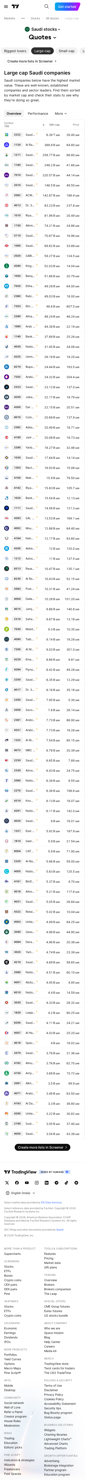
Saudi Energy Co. (30, 235)
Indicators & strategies (19, 1460)
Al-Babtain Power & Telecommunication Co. (30, 861)
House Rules (12, 1421)
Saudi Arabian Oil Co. (30, 134)
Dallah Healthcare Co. (30, 599)
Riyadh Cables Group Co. (30, 488)
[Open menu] (6, 6)
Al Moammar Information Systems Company (30, 649)
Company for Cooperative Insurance (30, 417)
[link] (32, 61)
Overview (50, 1280)
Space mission (54, 1333)
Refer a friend (13, 1412)
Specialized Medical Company (30, 1043)
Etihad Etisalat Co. (30, 286)
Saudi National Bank (30, 165)
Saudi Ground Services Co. (30, 901)
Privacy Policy (53, 1394)
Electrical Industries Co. (30, 467)
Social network (14, 1403)
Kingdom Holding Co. (30, 266)
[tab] (15, 50)
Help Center (52, 1342)
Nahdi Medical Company (30, 538)
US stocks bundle (56, 1315)
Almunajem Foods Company (30, 1063)
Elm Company (30, 306)
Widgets (49, 1430)
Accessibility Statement (60, 1403)
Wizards (9, 1464)
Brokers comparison (57, 1289)
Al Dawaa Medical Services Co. (30, 1103)
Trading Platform (55, 1448)
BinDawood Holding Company (30, 881)
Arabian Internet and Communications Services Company (30, 377)
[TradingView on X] (7, 1183)
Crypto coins (12, 1280)
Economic (10, 1328)
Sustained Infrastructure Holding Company (30, 1123)
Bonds (8, 1275)
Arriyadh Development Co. (30, 1073)
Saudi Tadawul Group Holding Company (30, 508)
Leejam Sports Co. (30, 1012)
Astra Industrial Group (30, 558)
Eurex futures (53, 1311)
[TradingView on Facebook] (17, 1183)
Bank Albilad (30, 336)
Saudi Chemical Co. (30, 760)
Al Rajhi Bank (30, 144)
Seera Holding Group (30, 841)
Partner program (55, 1470)
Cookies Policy (54, 1399)
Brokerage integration (58, 1465)
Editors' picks (13, 1447)
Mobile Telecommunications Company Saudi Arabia (30, 629)
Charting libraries (55, 1434)
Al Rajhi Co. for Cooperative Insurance (30, 578)
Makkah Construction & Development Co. (30, 477)
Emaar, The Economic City (30, 659)
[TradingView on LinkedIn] (47, 1183)
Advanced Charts (56, 1443)
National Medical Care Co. (30, 871)
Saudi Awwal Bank (30, 245)
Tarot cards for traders (59, 1368)
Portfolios (10, 1354)
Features (50, 1253)
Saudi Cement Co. (30, 1002)
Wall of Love (12, 1407)
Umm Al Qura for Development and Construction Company (30, 356)
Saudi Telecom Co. (30, 175)
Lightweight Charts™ (58, 1439)
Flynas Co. (30, 669)
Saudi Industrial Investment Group (30, 679)
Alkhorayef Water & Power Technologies (30, 1083)
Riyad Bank (30, 215)
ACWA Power (30, 195)
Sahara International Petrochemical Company (30, 619)
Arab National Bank (30, 326)
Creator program (15, 1416)
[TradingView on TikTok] (66, 1183)
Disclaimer (51, 1390)
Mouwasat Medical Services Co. (30, 528)
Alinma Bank (30, 225)
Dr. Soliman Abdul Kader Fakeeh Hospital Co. (30, 689)
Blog (47, 1337)
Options (9, 1363)
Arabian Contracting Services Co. (30, 1093)
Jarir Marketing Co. (30, 437)
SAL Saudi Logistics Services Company (30, 518)
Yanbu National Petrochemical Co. (30, 447)
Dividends (11, 1337)
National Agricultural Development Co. (30, 992)
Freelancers (12, 1469)
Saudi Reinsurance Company (30, 1022)
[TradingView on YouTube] (27, 1183)
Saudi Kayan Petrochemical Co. (30, 699)
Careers (49, 1346)
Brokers (49, 1284)
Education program (57, 1474)
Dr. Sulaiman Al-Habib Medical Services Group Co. (30, 205)
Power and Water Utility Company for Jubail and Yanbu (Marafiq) (30, 588)
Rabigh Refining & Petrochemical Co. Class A (30, 296)
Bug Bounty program (58, 1412)
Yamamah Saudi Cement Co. (30, 952)
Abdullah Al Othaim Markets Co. (30, 982)
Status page (52, 1417)
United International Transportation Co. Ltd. (30, 1113)
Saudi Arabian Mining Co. (30, 155)
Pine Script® (12, 1372)
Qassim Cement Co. (30, 932)
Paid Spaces (12, 1473)
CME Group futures (57, 1306)
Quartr (60, 1229)
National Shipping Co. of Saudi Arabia (30, 346)
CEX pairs (10, 1284)
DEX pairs (10, 1289)
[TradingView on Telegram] (56, 1183)
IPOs (7, 1342)
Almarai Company (30, 316)
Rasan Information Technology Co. (30, 568)
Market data (52, 1262)
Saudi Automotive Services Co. (30, 1133)
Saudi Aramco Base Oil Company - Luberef (30, 387)
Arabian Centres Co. (30, 730)
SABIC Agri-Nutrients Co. (30, 255)
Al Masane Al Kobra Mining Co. (30, 740)
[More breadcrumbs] (23, 18)
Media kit (50, 1351)
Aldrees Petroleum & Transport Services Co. (30, 548)
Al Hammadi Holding (30, 1032)
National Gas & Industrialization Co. (30, 972)
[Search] (46, 6)
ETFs (7, 1271)
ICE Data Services (51, 1202)
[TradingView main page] (15, 6)
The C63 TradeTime (57, 1372)
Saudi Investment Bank (30, 457)
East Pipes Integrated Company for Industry (30, 831)
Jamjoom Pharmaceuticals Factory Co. (30, 609)
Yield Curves (12, 1359)
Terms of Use (53, 1385)
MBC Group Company (30, 750)
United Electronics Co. (30, 921)
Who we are (52, 1328)
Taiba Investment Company (30, 639)
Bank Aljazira (30, 498)
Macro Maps (12, 1368)
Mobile (8, 1385)
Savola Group (30, 710)
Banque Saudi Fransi (30, 276)
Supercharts (12, 1253)
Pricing (48, 1258)
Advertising (51, 1461)
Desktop (9, 1390)
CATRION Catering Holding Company (30, 851)
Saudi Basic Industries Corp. (30, 185)
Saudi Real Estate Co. (30, 821)
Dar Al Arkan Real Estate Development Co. (30, 407)
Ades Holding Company (30, 427)
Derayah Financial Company (30, 942)
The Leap (50, 1293)
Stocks (8, 1266)
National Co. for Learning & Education (30, 810)
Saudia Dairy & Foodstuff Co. (30, 790)
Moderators (12, 1425)
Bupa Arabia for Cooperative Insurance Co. (30, 366)
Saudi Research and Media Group (30, 962)
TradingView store (56, 1363)
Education (11, 1442)
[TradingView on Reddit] (76, 1183)
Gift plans (50, 1267)
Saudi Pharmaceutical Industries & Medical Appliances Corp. (30, 1053)
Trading (9, 1438)
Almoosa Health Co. (30, 891)
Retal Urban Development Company (30, 911)
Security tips (52, 1408)
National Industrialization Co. (30, 780)
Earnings (10, 1333)
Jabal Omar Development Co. (30, 397)
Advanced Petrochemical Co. (30, 770)
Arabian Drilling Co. (30, 720)
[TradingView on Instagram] (37, 1183)
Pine (7, 1293)
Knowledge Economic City (30, 800)
